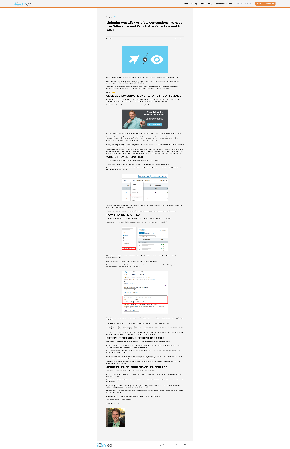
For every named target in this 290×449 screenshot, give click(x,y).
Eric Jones (109, 38)
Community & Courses (223, 4)
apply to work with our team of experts (148, 396)
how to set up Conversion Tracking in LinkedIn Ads (141, 261)
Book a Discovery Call (265, 4)
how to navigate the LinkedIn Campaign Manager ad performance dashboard (152, 211)
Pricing (194, 4)
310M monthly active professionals (145, 370)
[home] (22, 4)
